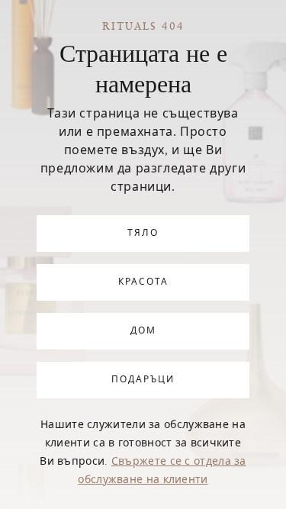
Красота (143, 282)
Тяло (143, 233)
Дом (143, 331)
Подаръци (143, 380)
